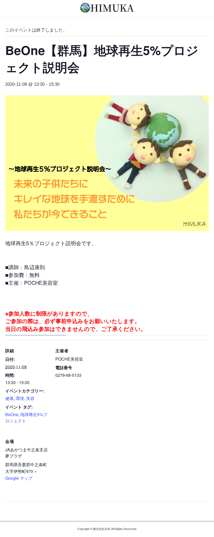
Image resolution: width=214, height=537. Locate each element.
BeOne (11, 414)
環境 (20, 398)
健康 (9, 398)
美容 (30, 398)
